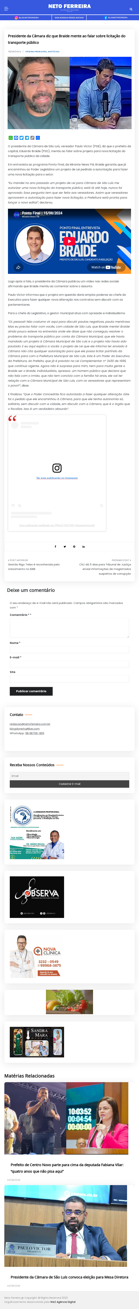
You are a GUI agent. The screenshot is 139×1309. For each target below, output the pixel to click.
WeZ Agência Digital (62, 1302)
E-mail (15, 657)
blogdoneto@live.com (25, 729)
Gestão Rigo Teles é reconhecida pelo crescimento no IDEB (34, 567)
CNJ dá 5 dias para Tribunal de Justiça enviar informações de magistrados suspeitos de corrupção (105, 569)
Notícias (53, 51)
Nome (15, 643)
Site (12, 672)
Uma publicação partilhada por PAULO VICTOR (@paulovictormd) (57, 525)
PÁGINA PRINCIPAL (36, 51)
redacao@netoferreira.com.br (30, 724)
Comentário (19, 615)
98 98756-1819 (34, 733)
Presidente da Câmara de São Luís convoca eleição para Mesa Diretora (69, 1277)
